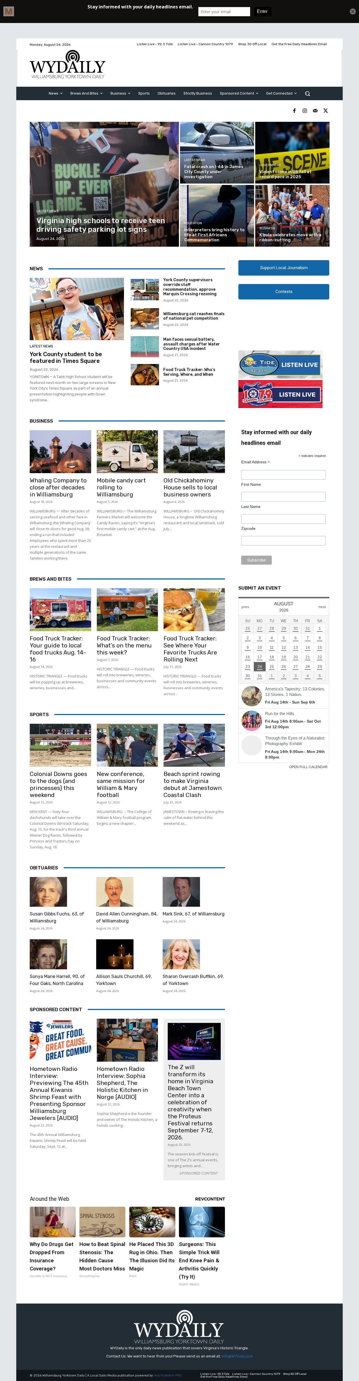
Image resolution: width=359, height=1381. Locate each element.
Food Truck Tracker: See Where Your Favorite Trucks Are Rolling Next (190, 649)
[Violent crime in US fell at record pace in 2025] (292, 153)
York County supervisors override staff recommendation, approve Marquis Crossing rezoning (190, 287)
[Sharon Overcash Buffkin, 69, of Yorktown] (181, 954)
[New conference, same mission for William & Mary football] (127, 745)
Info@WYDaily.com (237, 1356)
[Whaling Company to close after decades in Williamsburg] (60, 451)
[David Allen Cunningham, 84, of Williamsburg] (115, 892)
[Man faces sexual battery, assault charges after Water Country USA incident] (145, 347)
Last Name (251, 506)
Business (267, 228)
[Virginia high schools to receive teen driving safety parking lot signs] (104, 184)
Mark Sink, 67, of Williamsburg (194, 914)
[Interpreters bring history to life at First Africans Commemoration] (217, 216)
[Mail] (315, 111)
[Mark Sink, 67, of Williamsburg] (181, 892)
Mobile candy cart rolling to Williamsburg (121, 487)
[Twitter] (325, 111)
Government (270, 165)
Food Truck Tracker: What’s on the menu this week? (124, 645)
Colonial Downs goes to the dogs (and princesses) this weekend (58, 784)
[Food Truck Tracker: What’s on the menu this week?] (127, 609)
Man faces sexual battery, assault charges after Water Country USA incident (191, 344)
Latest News (47, 211)
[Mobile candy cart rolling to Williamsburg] (127, 451)
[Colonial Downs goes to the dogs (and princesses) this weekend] (60, 745)
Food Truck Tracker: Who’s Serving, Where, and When (189, 372)
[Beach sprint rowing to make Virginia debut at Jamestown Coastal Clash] (194, 745)
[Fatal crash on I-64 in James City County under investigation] (217, 153)
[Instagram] (305, 111)
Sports (39, 714)
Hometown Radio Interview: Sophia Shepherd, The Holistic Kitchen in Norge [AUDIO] (122, 1082)
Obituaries (44, 868)
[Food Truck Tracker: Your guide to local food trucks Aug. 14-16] (60, 609)
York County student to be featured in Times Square (66, 357)
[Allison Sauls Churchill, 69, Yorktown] (115, 954)
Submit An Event (259, 588)
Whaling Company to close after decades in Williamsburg (58, 487)
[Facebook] (294, 111)
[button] (307, 93)
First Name (251, 484)
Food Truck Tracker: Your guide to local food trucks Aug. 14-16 (58, 649)
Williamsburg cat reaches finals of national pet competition (194, 316)
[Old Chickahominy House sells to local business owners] (194, 451)
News (36, 268)
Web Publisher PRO (168, 1375)
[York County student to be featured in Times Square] (77, 309)
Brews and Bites (51, 579)
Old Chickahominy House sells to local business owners (190, 487)
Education (193, 223)
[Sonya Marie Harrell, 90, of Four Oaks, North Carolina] (48, 954)
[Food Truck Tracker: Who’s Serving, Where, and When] (145, 374)
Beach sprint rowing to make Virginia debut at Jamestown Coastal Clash (193, 784)
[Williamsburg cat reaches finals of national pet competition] (145, 318)
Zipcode (248, 528)
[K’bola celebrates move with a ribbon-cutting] (292, 216)
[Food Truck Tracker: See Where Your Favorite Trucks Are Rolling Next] (194, 609)
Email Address (255, 462)
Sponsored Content (56, 1009)
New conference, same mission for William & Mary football (121, 784)
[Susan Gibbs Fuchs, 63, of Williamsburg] (48, 892)
